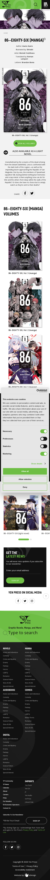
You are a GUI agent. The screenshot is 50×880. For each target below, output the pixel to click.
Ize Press (28, 799)
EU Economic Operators (11, 805)
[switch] (43, 439)
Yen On (27, 789)
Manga (28, 648)
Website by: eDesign (25, 875)
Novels (6, 648)
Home (6, 33)
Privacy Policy (28, 830)
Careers (5, 795)
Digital (6, 734)
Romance (6, 676)
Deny (25, 487)
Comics (28, 690)
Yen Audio (28, 795)
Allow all (25, 471)
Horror (5, 669)
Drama (5, 663)
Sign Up (36, 821)
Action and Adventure (10, 652)
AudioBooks (9, 690)
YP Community (8, 781)
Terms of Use (18, 866)
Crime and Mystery (9, 659)
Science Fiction (8, 679)
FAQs (5, 798)
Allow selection (25, 479)
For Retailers (7, 801)
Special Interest (8, 686)
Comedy (6, 656)
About (5, 791)
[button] (23, 539)
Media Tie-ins (29, 718)
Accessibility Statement (25, 870)
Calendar (6, 788)
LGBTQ (5, 673)
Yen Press (28, 785)
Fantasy (5, 666)
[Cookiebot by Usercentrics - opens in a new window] (36, 390)
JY (25, 792)
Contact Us (7, 808)
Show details (36, 464)
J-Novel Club (29, 802)
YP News (6, 784)
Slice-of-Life (7, 683)
